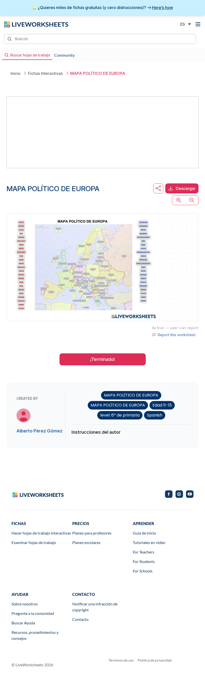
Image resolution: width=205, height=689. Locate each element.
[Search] (10, 38)
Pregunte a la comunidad (33, 613)
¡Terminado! (102, 359)
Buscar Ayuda (23, 622)
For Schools (142, 570)
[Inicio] (36, 23)
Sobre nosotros (25, 603)
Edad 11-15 (162, 405)
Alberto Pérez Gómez (39, 430)
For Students (144, 561)
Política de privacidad (155, 660)
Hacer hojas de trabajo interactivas (41, 533)
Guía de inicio (144, 533)
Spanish (154, 415)
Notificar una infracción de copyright (95, 606)
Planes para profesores (92, 533)
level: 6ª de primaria (120, 415)
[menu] (198, 24)
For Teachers (143, 552)
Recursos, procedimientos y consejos (35, 635)
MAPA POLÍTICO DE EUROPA (131, 395)
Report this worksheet (177, 335)
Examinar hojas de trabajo (34, 542)
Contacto (80, 619)
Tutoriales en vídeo (149, 542)
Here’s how (162, 7)
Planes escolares (86, 542)
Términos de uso (121, 660)
